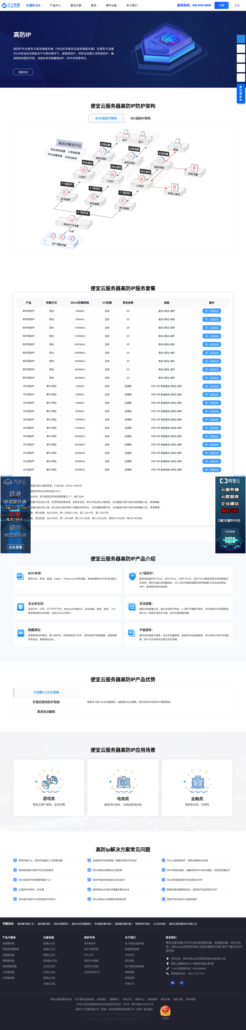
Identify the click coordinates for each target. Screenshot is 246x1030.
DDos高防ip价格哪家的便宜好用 (109, 899)
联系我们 (101, 999)
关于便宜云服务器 (134, 943)
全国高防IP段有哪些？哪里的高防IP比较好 (115, 860)
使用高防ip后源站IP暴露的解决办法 (111, 889)
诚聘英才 (114, 999)
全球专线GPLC (92, 972)
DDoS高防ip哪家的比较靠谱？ (108, 870)
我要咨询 (23, 72)
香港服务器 (8, 943)
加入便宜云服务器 (134, 966)
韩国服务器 (8, 960)
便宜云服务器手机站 (61, 999)
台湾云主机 (49, 966)
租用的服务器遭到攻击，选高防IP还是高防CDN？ (193, 889)
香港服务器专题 (26, 923)
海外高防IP (90, 943)
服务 (93, 5)
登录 (237, 5)
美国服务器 (8, 955)
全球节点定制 (91, 966)
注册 (221, 5)
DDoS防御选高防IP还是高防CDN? (185, 879)
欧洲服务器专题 (113, 923)
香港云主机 (49, 943)
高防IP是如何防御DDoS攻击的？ (110, 879)
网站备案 (152, 999)
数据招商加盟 (132, 949)
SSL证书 (89, 955)
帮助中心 (140, 999)
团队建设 (129, 960)
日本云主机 (49, 972)
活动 (33, 5)
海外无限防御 (91, 949)
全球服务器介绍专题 (156, 923)
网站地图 (190, 999)
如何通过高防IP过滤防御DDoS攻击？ (37, 899)
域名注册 (178, 999)
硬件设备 (111, 5)
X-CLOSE (239, 476)
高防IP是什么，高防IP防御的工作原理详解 (40, 860)
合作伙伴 (129, 955)
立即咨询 (213, 311)
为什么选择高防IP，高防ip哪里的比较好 (187, 860)
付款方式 (129, 983)
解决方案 (75, 5)
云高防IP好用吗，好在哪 (31, 889)
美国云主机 (49, 949)
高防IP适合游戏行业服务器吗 (182, 899)
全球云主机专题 (178, 923)
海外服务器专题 (47, 923)
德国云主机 (49, 977)
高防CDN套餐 (91, 960)
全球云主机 (49, 983)
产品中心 (55, 5)
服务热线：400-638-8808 (194, 5)
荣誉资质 (129, 977)
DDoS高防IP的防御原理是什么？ (35, 879)
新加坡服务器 (10, 966)
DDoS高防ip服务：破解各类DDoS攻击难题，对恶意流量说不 (198, 870)
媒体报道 (129, 972)
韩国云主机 (49, 955)
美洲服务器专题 (133, 923)
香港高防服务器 (11, 949)
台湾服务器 (8, 977)
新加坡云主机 (50, 960)
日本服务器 (8, 972)
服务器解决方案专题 (69, 923)
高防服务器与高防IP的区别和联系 (35, 870)
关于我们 (131, 5)
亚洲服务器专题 (92, 923)
